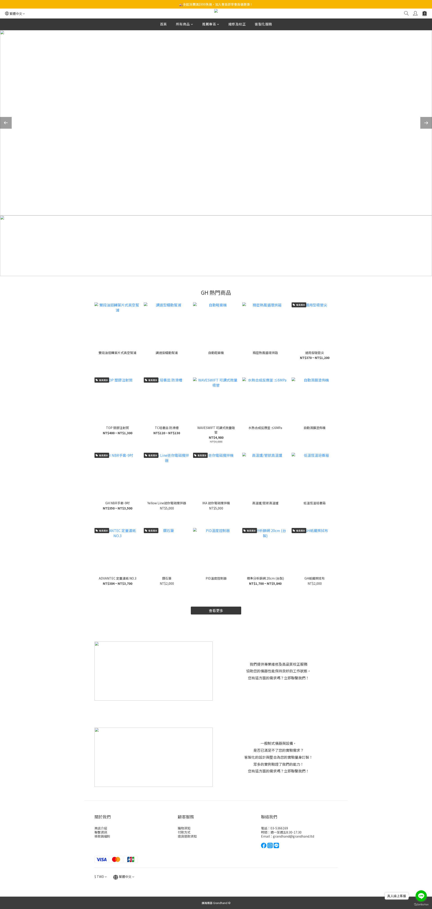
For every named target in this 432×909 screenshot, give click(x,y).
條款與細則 (102, 836)
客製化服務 (263, 24)
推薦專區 (209, 24)
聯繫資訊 (100, 832)
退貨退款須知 (187, 836)
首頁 (163, 24)
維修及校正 (237, 24)
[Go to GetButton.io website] (421, 904)
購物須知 (184, 828)
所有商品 (183, 24)
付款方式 (184, 832)
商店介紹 (100, 828)
